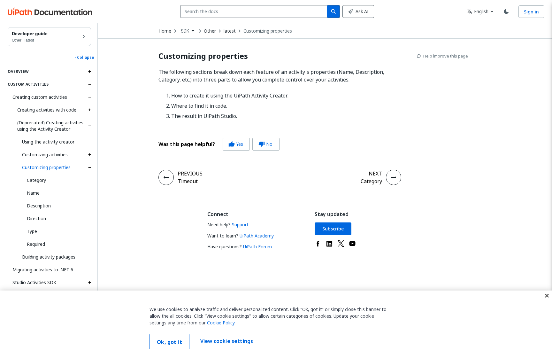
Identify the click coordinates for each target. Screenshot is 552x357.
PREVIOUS (190, 173)
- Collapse (84, 57)
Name (33, 193)
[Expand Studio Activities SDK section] (89, 282)
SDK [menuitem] (185, 31)
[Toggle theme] (506, 11)
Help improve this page (445, 56)
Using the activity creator (48, 141)
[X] (341, 243)
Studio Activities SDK (34, 282)
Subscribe (333, 228)
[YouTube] (352, 243)
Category (36, 180)
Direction (36, 218)
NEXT (375, 173)
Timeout (188, 181)
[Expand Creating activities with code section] (89, 110)
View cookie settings (226, 341)
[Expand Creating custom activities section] (89, 97)
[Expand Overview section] (89, 71)
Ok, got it (169, 342)
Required (36, 244)
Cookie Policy (220, 322)
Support (240, 224)
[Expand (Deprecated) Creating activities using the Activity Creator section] (89, 126)
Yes (235, 144)
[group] (219, 144)
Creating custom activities (39, 97)
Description (39, 205)
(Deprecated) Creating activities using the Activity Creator (50, 125)
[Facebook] (318, 243)
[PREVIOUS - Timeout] (166, 177)
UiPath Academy (257, 235)
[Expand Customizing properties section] (89, 167)
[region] (276, 324)
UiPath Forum (257, 246)
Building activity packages (48, 256)
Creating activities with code (46, 109)
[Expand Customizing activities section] (89, 155)
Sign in (531, 11)
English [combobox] (477, 11)
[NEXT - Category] (393, 177)
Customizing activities (45, 154)
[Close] (547, 296)
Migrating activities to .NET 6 (42, 269)
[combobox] (255, 11)
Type (32, 231)
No (265, 144)
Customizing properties (46, 167)
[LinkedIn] (329, 243)
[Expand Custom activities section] (89, 84)
